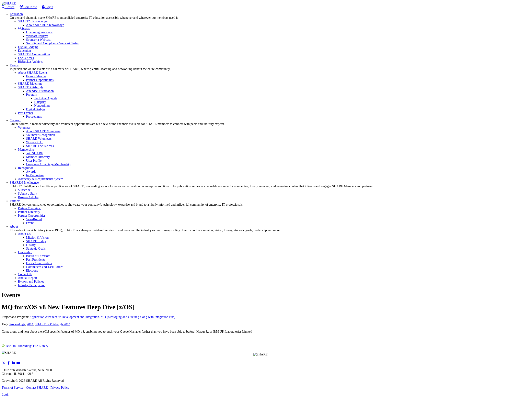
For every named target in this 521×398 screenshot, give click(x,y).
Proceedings (17, 324)
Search (9, 7)
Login (49, 7)
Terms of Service (12, 387)
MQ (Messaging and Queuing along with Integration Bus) (138, 317)
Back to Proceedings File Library (26, 346)
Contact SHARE (37, 387)
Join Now (30, 7)
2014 (30, 324)
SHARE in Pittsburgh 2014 (52, 324)
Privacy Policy (59, 387)
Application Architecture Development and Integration (64, 317)
